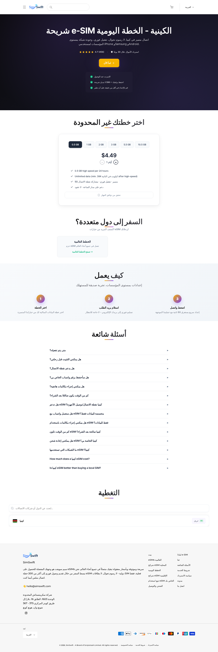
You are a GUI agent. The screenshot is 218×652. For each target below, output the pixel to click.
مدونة (179, 580)
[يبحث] (51, 7)
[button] (24, 7)
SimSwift (69, 645)
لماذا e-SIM (182, 554)
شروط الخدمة (183, 570)
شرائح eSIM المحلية (157, 565)
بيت (150, 554)
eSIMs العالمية (154, 560)
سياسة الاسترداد (184, 575)
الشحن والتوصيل (155, 586)
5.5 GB (127, 144)
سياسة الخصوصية (127, 645)
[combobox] (68, 7)
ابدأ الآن (107, 62)
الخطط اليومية (154, 570)
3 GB (113, 144)
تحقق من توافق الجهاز (111, 195)
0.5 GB (75, 144)
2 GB (101, 144)
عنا (178, 560)
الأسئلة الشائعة (183, 565)
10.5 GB (142, 144)
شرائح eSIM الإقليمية (157, 575)
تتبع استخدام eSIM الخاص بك (161, 580)
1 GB (88, 144)
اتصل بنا (180, 586)
